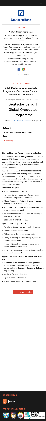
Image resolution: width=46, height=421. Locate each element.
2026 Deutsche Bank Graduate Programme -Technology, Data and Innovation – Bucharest (21, 91)
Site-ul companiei (21, 74)
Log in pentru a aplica (23, 292)
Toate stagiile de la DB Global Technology (21, 99)
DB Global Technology (22, 121)
